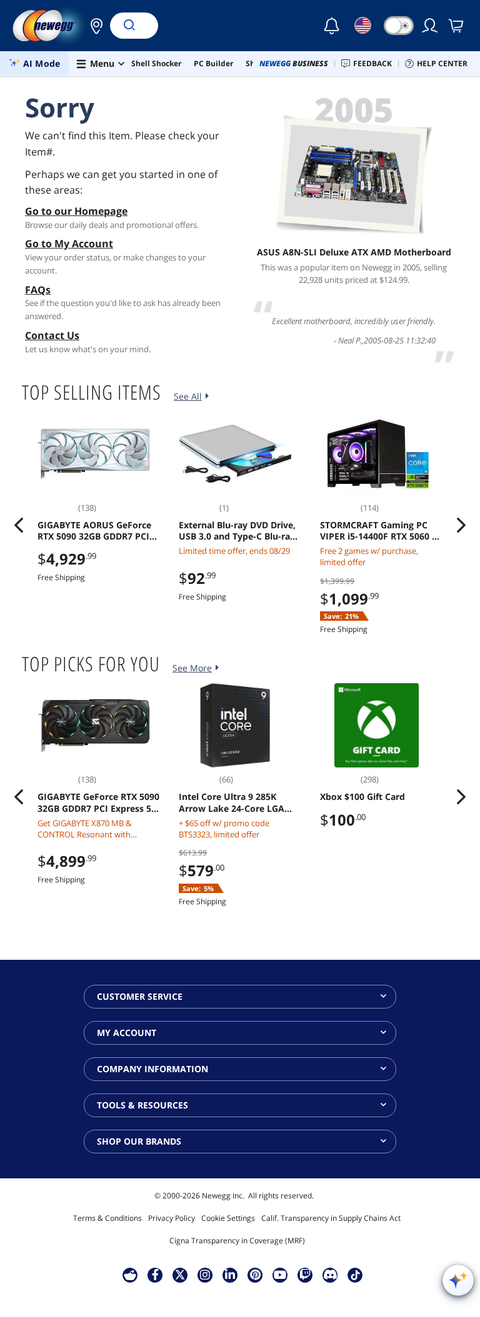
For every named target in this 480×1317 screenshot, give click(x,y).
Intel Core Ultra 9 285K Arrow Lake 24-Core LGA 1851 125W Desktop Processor (231, 802)
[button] (93, 25)
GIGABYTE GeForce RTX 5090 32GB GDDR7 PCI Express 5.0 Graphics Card (98, 802)
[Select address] (93, 25)
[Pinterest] (255, 1274)
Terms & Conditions (107, 1218)
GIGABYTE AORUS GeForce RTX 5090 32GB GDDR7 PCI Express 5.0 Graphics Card (94, 531)
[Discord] (330, 1274)
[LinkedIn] (230, 1274)
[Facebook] (155, 1274)
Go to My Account (69, 243)
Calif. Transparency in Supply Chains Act (331, 1218)
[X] (180, 1274)
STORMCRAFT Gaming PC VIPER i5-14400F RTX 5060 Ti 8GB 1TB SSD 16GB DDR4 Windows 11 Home (379, 531)
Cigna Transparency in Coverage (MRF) (237, 1240)
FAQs (38, 290)
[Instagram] (205, 1274)
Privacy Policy (171, 1218)
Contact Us (52, 335)
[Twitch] (305, 1274)
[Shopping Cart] (457, 25)
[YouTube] (280, 1274)
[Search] (129, 25)
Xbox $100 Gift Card (362, 796)
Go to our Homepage (76, 211)
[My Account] (430, 25)
